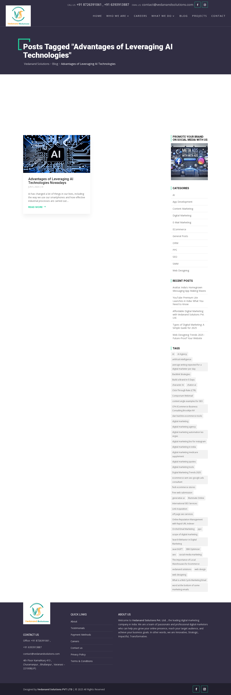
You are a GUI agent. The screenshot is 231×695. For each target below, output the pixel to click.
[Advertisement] (115, 99)
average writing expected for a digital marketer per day (187, 366)
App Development (182, 201)
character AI (178, 384)
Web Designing (181, 270)
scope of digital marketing (184, 534)
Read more (35, 207)
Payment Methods (81, 634)
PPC (175, 249)
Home (97, 16)
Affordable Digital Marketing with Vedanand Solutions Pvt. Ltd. (188, 314)
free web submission (182, 492)
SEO (175, 256)
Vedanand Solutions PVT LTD (54, 689)
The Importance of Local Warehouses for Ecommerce (186, 561)
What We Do (162, 16)
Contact (218, 16)
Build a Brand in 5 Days (183, 379)
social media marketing (190, 554)
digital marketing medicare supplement (185, 454)
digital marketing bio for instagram (189, 441)
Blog (183, 16)
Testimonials (78, 628)
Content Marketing (183, 208)
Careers (140, 16)
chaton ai (191, 384)
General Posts (180, 236)
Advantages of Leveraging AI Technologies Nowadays (50, 181)
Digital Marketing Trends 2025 (186, 472)
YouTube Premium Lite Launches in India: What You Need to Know (188, 301)
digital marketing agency (184, 426)
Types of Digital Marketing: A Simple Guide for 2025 (188, 326)
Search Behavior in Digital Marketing (184, 541)
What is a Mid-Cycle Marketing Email (189, 580)
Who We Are (116, 16)
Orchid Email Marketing (183, 529)
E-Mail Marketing (182, 222)
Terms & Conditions (82, 661)
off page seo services (182, 514)
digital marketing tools (183, 467)
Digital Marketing (182, 215)
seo (174, 554)
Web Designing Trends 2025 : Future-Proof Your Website (189, 336)
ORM (175, 243)
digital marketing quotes (184, 461)
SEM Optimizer (193, 549)
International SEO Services (184, 503)
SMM (175, 263)
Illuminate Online (196, 498)
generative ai (178, 498)
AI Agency (182, 354)
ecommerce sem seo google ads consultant (188, 479)
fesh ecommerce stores (183, 487)
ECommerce (179, 229)
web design (200, 569)
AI (42, 186)
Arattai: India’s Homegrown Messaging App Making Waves (189, 289)
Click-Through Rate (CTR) (184, 390)
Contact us (77, 647)
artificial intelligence (181, 359)
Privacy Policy (78, 654)
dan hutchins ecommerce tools (187, 415)
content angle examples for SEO (187, 401)
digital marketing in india (184, 446)
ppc (200, 529)
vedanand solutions (181, 569)
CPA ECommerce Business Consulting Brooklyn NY (184, 408)
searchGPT (177, 549)
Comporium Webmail (182, 395)
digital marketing (180, 421)
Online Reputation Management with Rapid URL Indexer (187, 521)
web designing (179, 574)
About (74, 621)
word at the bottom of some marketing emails (186, 587)
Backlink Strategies (181, 374)
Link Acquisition (179, 508)
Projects (199, 16)
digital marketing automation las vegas (187, 434)
